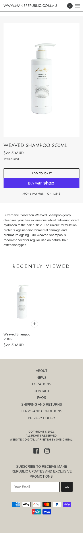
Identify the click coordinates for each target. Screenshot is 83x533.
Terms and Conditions (41, 411)
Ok (67, 487)
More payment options (41, 194)
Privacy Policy (41, 418)
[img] (36, 450)
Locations (41, 384)
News (41, 377)
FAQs (41, 397)
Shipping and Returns (41, 404)
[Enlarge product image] (41, 80)
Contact (42, 391)
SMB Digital (64, 439)
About (41, 371)
